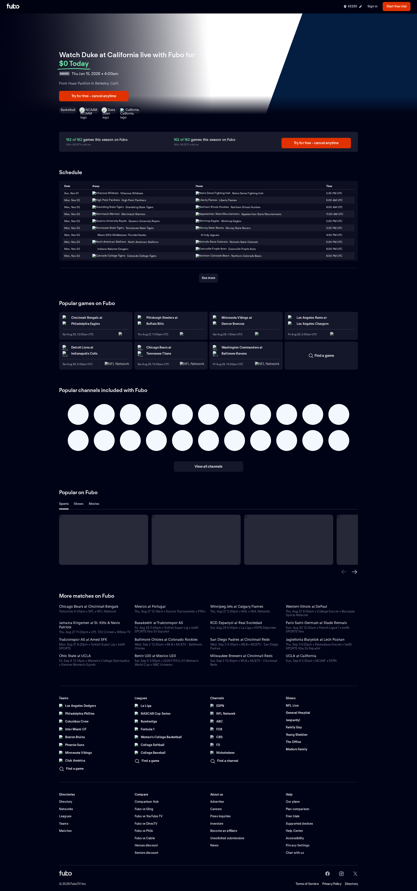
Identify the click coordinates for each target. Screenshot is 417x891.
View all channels (209, 466)
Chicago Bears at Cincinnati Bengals (89, 606)
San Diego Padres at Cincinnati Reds (240, 639)
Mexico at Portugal (150, 606)
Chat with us (295, 852)
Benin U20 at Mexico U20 (155, 656)
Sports (64, 504)
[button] (344, 571)
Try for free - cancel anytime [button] (93, 96)
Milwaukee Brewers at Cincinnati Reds (241, 656)
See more (208, 278)
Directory (351, 884)
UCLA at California (301, 656)
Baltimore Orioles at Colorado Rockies (166, 639)
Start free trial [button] (397, 6)
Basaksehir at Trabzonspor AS (159, 623)
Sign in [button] (372, 6)
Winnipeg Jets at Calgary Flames (236, 606)
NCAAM (91, 110)
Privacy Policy (331, 884)
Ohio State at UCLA (75, 656)
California (132, 110)
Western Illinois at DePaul (306, 606)
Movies (94, 504)
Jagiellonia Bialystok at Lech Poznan (315, 639)
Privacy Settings (297, 845)
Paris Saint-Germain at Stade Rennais (316, 623)
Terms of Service (307, 884)
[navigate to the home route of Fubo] (13, 6)
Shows (79, 504)
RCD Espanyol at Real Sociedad (236, 623)
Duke (111, 110)
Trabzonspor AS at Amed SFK (83, 639)
